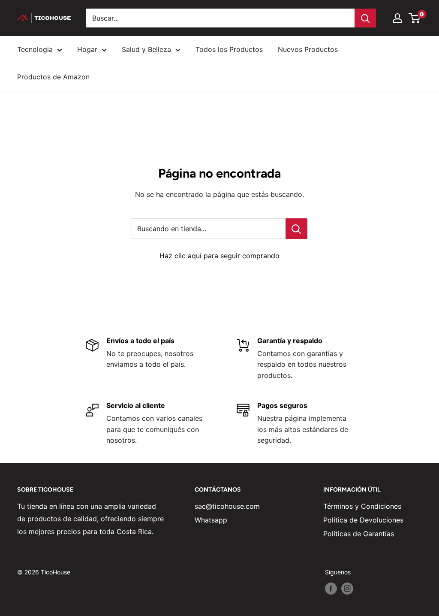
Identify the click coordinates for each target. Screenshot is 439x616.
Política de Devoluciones (363, 520)
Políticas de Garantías (358, 533)
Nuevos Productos (308, 49)
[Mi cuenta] (397, 18)
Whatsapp (211, 520)
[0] (414, 18)
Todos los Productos (229, 49)
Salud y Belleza (146, 49)
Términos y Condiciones (362, 506)
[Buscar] (365, 18)
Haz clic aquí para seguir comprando (219, 255)
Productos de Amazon (53, 76)
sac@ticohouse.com (227, 506)
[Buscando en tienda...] (296, 228)
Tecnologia (35, 49)
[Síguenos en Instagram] (347, 589)
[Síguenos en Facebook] (331, 589)
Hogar (87, 49)
